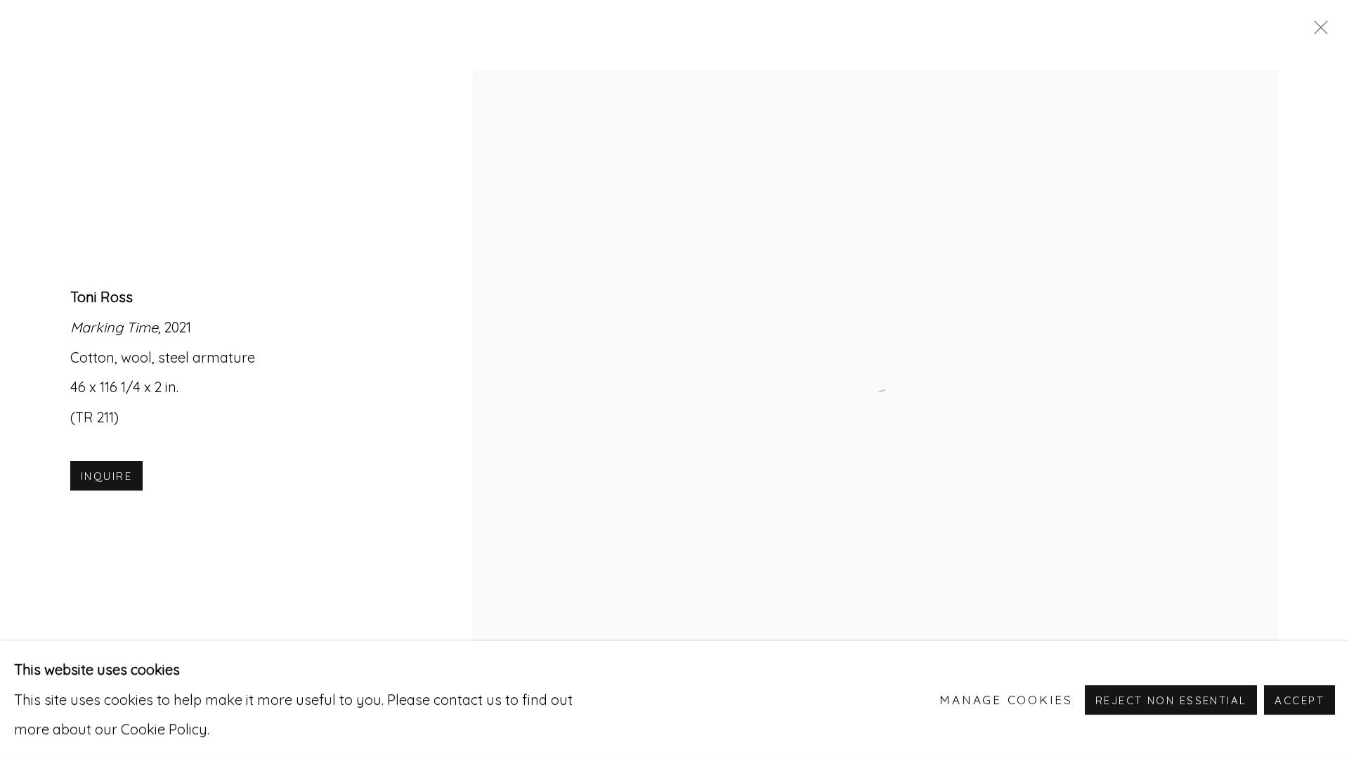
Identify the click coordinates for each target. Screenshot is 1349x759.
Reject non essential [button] (1170, 700)
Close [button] (1317, 31)
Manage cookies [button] (1006, 699)
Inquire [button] (106, 476)
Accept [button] (1299, 700)
